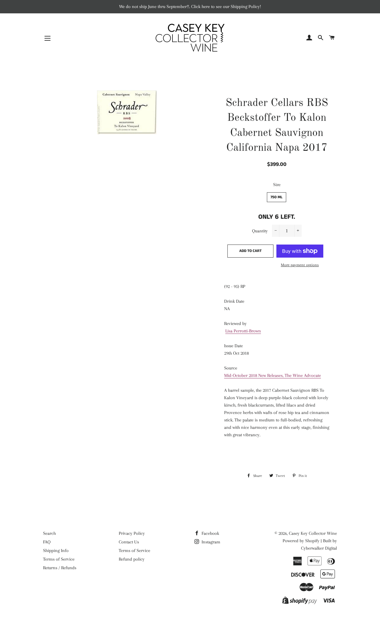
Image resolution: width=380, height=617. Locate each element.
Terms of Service (59, 559)
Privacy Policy (132, 533)
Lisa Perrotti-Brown (243, 331)
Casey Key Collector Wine (313, 533)
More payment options (300, 265)
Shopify (312, 540)
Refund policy (132, 559)
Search (49, 533)
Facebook (209, 533)
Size (277, 184)
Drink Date (234, 301)
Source (230, 368)
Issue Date (233, 345)
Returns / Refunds (59, 567)
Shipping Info (56, 550)
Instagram (210, 542)
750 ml (276, 197)
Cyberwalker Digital (319, 548)
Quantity (260, 231)
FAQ (46, 542)
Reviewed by (235, 323)
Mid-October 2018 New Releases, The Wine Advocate (272, 375)
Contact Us (129, 542)
